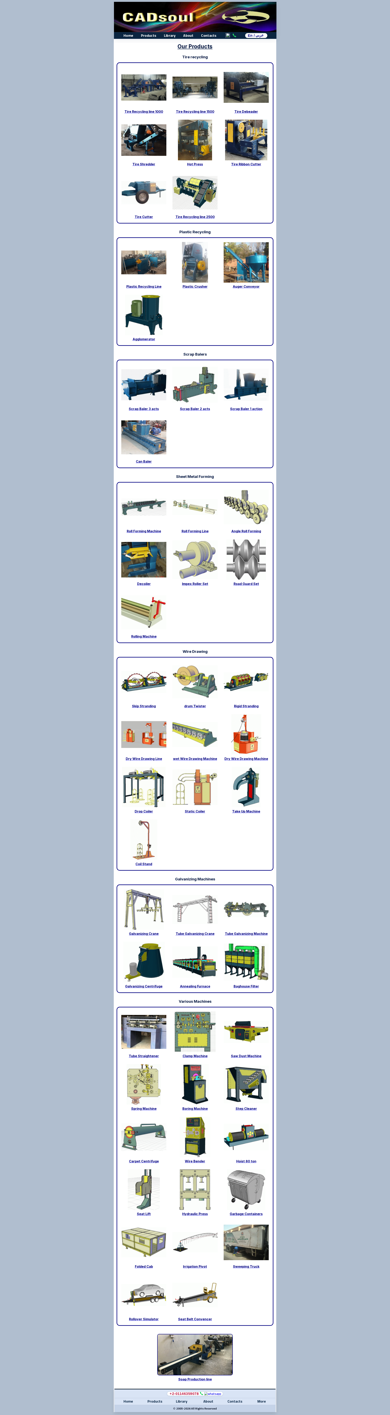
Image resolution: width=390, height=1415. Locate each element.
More (261, 1401)
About (188, 35)
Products (148, 35)
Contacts (208, 35)
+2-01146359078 (184, 1393)
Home (128, 35)
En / (256, 35)
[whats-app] (212, 1393)
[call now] (201, 1394)
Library (170, 35)
